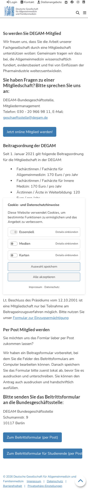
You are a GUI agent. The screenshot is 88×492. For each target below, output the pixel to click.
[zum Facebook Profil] (72, 2)
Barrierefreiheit (12, 486)
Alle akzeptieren (44, 277)
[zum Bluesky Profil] (66, 2)
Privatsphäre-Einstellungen (45, 486)
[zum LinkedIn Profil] (83, 2)
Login (13, 2)
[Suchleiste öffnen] (78, 13)
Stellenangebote (51, 2)
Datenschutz (55, 481)
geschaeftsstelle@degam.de (25, 117)
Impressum (34, 481)
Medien (24, 243)
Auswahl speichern (44, 266)
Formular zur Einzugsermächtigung (41, 317)
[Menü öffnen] (84, 13)
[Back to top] (80, 481)
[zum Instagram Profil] (78, 2)
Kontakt (28, 2)
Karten (24, 255)
